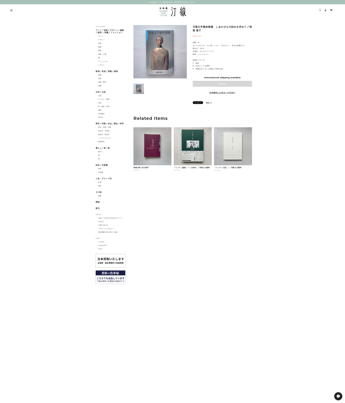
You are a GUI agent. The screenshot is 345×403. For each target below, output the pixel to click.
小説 (99, 96)
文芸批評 (101, 114)
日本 (99, 182)
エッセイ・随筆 (104, 99)
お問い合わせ (103, 225)
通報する (209, 103)
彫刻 (99, 50)
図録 (98, 202)
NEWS (101, 222)
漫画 (99, 86)
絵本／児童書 (102, 165)
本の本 (100, 117)
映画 (99, 75)
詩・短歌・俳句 (104, 106)
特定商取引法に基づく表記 (108, 232)
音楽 (99, 78)
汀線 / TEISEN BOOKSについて (110, 218)
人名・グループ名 (104, 178)
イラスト (101, 65)
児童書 (100, 172)
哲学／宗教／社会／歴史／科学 (110, 123)
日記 (99, 103)
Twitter (101, 242)
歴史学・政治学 (104, 134)
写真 (99, 43)
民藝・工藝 (102, 54)
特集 (99, 196)
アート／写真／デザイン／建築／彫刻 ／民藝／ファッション (110, 31)
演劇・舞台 (102, 82)
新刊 (98, 208)
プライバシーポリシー (106, 229)
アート (100, 36)
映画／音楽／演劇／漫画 (107, 71)
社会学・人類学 (104, 131)
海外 (99, 186)
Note (100, 249)
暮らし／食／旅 (103, 148)
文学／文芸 (101, 92)
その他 (99, 192)
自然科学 (101, 142)
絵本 (99, 169)
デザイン (101, 40)
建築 (99, 47)
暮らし (100, 151)
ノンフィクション (104, 138)
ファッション (103, 61)
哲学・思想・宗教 (104, 127)
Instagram (102, 245)
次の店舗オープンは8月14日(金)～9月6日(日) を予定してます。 (172, 2)
